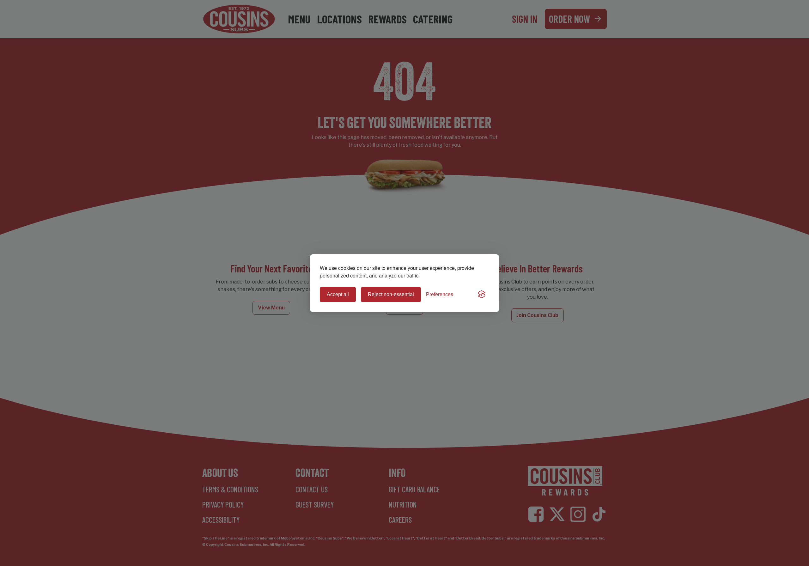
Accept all (338, 294)
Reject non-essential (391, 294)
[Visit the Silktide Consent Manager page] (481, 294)
